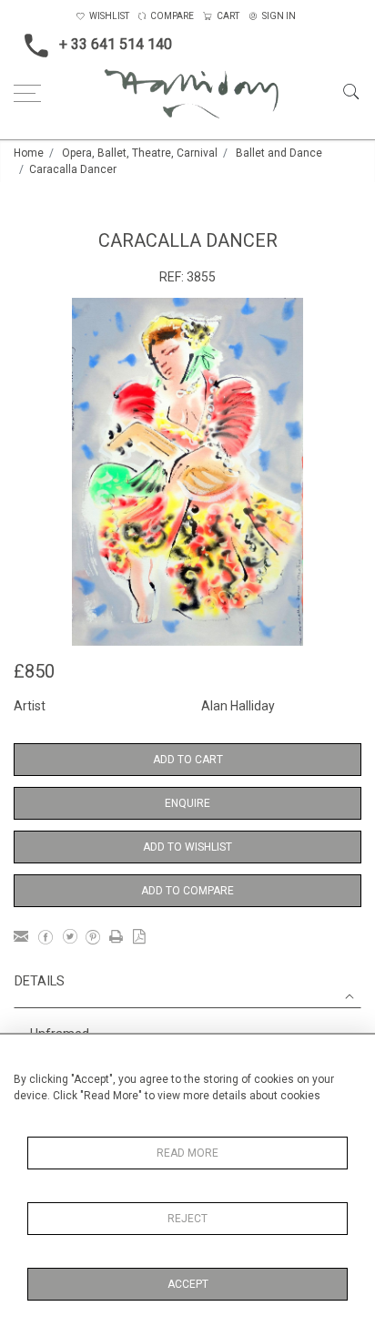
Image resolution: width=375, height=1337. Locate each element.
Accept (187, 1284)
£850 (34, 671)
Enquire (187, 803)
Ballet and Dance (279, 153)
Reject (187, 1218)
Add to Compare (187, 890)
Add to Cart (188, 759)
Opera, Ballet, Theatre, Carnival (140, 153)
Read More (187, 1153)
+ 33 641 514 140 (115, 44)
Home (29, 153)
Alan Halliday (238, 706)
